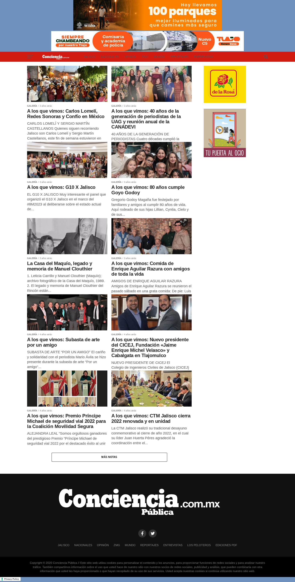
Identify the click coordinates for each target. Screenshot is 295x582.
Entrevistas (203, 56)
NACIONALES (110, 56)
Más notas (109, 457)
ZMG (145, 56)
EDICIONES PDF (226, 545)
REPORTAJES (179, 56)
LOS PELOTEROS (199, 545)
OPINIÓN (130, 56)
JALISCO (89, 56)
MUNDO (159, 56)
